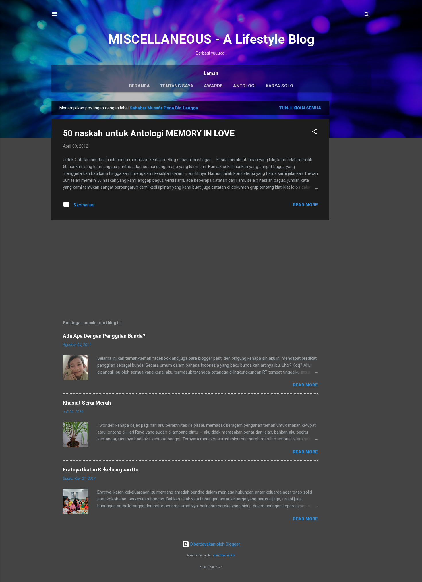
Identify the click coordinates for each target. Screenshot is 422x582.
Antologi (244, 85)
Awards (213, 85)
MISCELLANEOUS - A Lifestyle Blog (211, 39)
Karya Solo (279, 85)
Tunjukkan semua (300, 108)
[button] (314, 132)
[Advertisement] (352, 187)
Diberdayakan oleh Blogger (214, 544)
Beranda (139, 85)
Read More (305, 204)
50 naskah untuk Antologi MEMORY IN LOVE (149, 133)
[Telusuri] (367, 15)
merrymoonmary (224, 555)
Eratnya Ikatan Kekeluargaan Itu (100, 470)
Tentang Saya (176, 85)
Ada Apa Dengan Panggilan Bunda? (104, 336)
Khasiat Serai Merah (87, 403)
